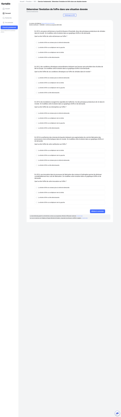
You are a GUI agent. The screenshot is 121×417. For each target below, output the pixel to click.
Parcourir (8, 13)
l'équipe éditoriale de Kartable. (48, 23)
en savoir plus (79, 216)
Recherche (8, 18)
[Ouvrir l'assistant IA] (117, 413)
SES (35, 1)
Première (29, 1)
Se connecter (9, 22)
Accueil (7, 8)
